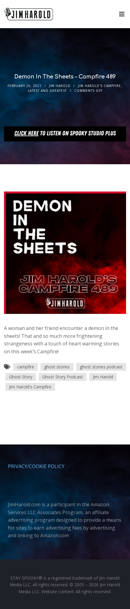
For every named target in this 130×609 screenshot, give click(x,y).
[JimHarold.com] (28, 14)
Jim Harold (59, 86)
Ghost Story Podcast (62, 377)
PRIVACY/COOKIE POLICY (36, 466)
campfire (25, 367)
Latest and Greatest (47, 90)
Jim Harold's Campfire (99, 86)
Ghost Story (20, 377)
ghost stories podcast (101, 367)
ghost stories (57, 367)
